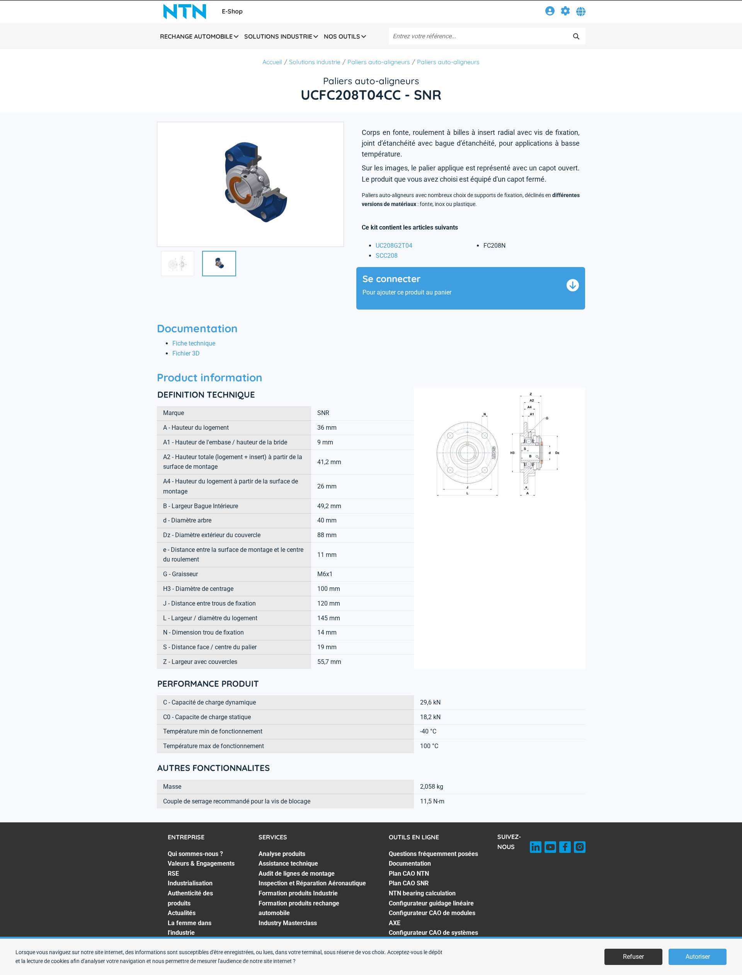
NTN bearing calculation (422, 893)
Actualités (182, 913)
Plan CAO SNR (409, 883)
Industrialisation (190, 883)
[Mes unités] (565, 12)
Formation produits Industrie (298, 893)
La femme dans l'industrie (189, 928)
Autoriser (698, 956)
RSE (173, 873)
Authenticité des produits (190, 898)
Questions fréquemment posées (433, 854)
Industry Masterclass (288, 923)
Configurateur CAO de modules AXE (432, 918)
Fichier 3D (186, 353)
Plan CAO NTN (409, 873)
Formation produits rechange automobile (299, 908)
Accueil (272, 62)
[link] (550, 12)
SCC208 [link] (387, 255)
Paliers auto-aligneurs (378, 62)
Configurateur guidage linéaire (431, 903)
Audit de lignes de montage (297, 873)
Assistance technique (288, 863)
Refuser (633, 956)
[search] (576, 36)
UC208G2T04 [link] (394, 245)
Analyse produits (282, 854)
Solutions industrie (314, 62)
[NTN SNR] (185, 11)
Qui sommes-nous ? (195, 854)
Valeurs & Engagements (201, 863)
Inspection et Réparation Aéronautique (312, 883)
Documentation (410, 863)
